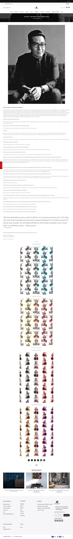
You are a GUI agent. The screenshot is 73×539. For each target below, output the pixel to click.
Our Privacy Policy (6, 508)
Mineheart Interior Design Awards (43, 508)
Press (21, 527)
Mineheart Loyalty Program (42, 506)
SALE (62, 11)
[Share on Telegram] (41, 460)
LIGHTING (27, 11)
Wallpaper (22, 504)
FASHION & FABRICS (55, 11)
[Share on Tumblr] (38, 460)
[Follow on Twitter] (5, 7)
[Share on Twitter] (32, 460)
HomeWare (22, 515)
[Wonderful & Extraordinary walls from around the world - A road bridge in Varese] (42, 465)
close (5, 1)
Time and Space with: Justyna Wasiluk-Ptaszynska (36, 491)
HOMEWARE (47, 11)
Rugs (21, 509)
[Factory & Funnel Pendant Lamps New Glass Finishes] (31, 465)
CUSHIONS (42, 11)
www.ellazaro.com (45, 171)
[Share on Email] (44, 460)
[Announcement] (36, 1)
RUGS (32, 11)
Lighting (21, 507)
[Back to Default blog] (36, 465)
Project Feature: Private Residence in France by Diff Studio (59, 491)
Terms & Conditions (7, 506)
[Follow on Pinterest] (9, 7)
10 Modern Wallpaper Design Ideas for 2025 (14, 490)
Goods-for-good (40, 510)
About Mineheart (6, 504)
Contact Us (5, 510)
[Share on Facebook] (29, 460)
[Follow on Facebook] (3, 7)
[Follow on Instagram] (7, 7)
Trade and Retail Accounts (8, 514)
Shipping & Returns (7, 529)
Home (11, 11)
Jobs (4, 512)
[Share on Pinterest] (35, 460)
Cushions (22, 513)
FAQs (4, 527)
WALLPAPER (16, 11)
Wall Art (21, 505)
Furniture (22, 511)
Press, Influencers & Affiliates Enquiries (45, 504)
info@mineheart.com (8, 3)
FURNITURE (37, 11)
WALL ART (22, 11)
